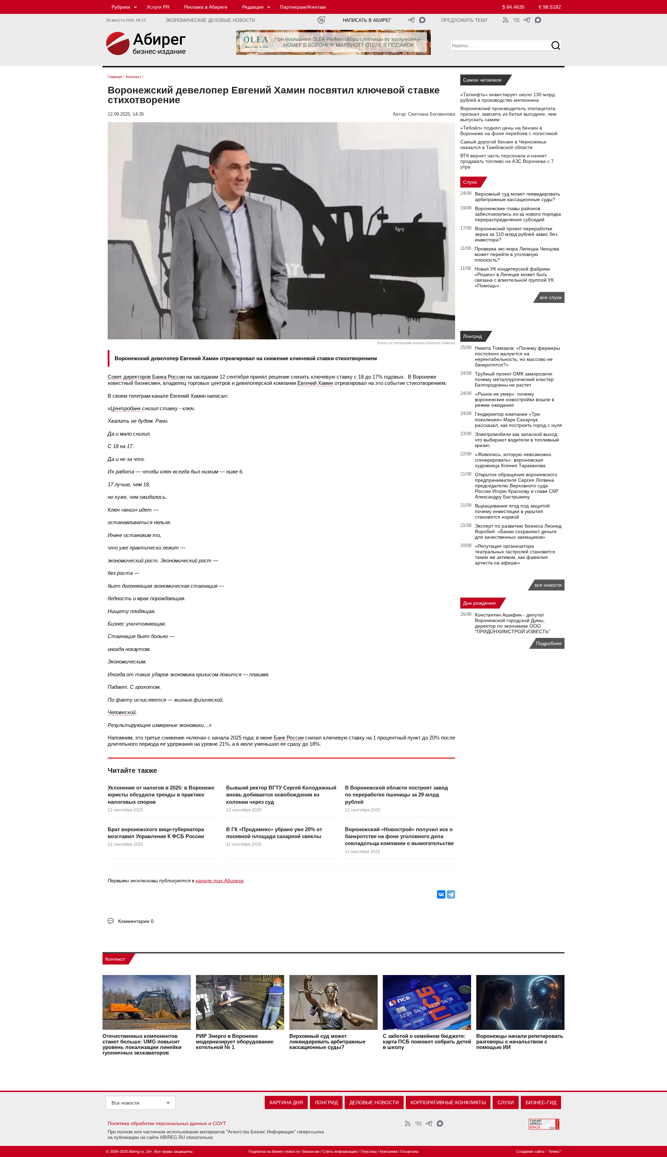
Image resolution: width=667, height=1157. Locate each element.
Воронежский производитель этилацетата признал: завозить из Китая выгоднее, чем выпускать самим (508, 114)
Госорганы (409, 1151)
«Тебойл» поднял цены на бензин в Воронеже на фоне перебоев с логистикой (509, 130)
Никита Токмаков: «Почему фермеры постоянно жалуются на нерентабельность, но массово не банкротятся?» (517, 356)
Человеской (121, 712)
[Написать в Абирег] (422, 20)
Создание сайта (530, 1151)
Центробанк (125, 408)
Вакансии (311, 1151)
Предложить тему (464, 20)
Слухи (470, 182)
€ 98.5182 (550, 7)
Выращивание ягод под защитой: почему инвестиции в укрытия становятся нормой (513, 511)
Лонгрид (472, 336)
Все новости (125, 1103)
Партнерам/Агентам (303, 7)
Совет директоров (129, 377)
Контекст (115, 959)
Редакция (253, 7)
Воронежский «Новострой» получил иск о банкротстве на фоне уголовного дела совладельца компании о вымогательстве (399, 836)
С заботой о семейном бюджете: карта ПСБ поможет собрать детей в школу (427, 1041)
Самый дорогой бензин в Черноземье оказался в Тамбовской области (503, 144)
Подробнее (549, 643)
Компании (388, 1151)
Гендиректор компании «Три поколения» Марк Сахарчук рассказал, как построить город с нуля (518, 419)
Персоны (369, 1151)
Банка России (168, 377)
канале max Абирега (220, 880)
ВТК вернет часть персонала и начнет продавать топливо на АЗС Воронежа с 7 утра (507, 161)
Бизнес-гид (541, 1102)
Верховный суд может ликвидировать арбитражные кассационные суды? (517, 196)
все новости (548, 585)
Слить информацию (339, 1151)
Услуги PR (158, 7)
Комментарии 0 (136, 921)
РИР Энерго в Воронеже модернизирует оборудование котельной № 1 (234, 1041)
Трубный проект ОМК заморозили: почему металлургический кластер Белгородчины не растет (514, 379)
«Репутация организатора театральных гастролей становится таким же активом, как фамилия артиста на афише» (515, 554)
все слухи (551, 297)
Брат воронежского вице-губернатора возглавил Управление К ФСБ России (156, 832)
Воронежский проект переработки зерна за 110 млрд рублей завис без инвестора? (516, 234)
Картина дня (286, 1102)
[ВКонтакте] (441, 894)
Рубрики (121, 7)
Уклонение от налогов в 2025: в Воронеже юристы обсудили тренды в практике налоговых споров (161, 795)
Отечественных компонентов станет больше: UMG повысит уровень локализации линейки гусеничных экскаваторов (141, 1044)
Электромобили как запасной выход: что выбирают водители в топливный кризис (517, 439)
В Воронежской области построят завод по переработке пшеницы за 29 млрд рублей (396, 795)
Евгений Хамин (315, 383)
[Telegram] (451, 894)
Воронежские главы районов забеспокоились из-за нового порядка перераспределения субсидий (518, 214)
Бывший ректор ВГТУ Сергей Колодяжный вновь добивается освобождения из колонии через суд (281, 795)
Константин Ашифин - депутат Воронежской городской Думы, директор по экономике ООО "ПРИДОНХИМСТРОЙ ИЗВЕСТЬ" (512, 623)
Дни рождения (479, 603)
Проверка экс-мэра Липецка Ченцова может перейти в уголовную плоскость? (517, 254)
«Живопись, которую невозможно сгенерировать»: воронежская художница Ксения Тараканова (513, 460)
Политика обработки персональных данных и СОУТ (167, 1123)
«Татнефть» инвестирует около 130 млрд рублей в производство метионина (507, 97)
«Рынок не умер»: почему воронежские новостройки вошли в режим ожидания (514, 399)
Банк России (289, 738)
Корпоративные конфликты (448, 1102)
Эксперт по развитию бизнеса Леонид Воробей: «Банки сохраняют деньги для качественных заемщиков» (518, 531)
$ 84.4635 (513, 7)
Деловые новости (374, 1102)
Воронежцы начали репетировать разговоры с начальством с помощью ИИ (519, 1041)
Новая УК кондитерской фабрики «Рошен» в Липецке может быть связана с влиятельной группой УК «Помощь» (514, 277)
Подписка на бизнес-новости (273, 1151)
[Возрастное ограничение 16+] (321, 20)
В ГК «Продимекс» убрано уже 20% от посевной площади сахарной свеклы (274, 832)
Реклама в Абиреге (206, 7)
